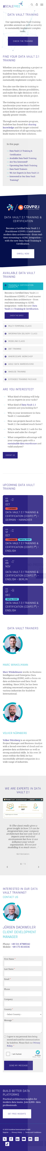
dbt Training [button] (14, 348)
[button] (41, 4)
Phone (7, 989)
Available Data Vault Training (23, 158)
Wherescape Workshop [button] (20, 356)
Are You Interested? (19, 162)
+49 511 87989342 (20, 944)
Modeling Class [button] (16, 341)
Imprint (5, 1132)
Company (8, 999)
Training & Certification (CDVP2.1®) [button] (20, 286)
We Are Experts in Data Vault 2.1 (24, 173)
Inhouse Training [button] (17, 371)
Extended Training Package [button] (22, 379)
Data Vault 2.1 (29, 404)
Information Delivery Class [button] (22, 333)
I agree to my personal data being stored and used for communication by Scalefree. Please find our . (23, 1041)
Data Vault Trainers (18, 169)
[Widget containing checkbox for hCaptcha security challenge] (23, 1054)
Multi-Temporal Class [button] (20, 325)
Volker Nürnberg (11, 740)
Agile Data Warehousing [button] (21, 364)
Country (8, 1009)
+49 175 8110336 (21, 946)
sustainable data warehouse (22, 443)
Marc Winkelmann (12, 672)
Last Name (9, 969)
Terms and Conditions (33, 1132)
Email (7, 979)
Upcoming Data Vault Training (23, 165)
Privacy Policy (17, 1132)
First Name (10, 959)
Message (8, 1020)
